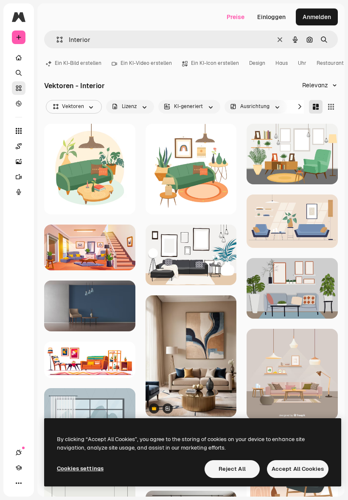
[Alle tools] (18, 131)
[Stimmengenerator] (18, 192)
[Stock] (18, 88)
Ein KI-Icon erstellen (215, 63)
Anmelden (317, 17)
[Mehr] (18, 483)
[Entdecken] (18, 103)
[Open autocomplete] (56, 39)
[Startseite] (18, 57)
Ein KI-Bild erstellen (78, 63)
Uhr (302, 63)
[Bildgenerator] (18, 161)
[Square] (331, 107)
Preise (235, 17)
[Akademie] (18, 468)
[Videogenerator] (18, 176)
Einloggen (271, 17)
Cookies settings (80, 468)
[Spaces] (18, 146)
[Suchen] (18, 73)
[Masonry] (316, 107)
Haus (281, 63)
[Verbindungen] (18, 452)
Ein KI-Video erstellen (146, 63)
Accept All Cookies (298, 468)
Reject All (232, 468)
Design (257, 63)
